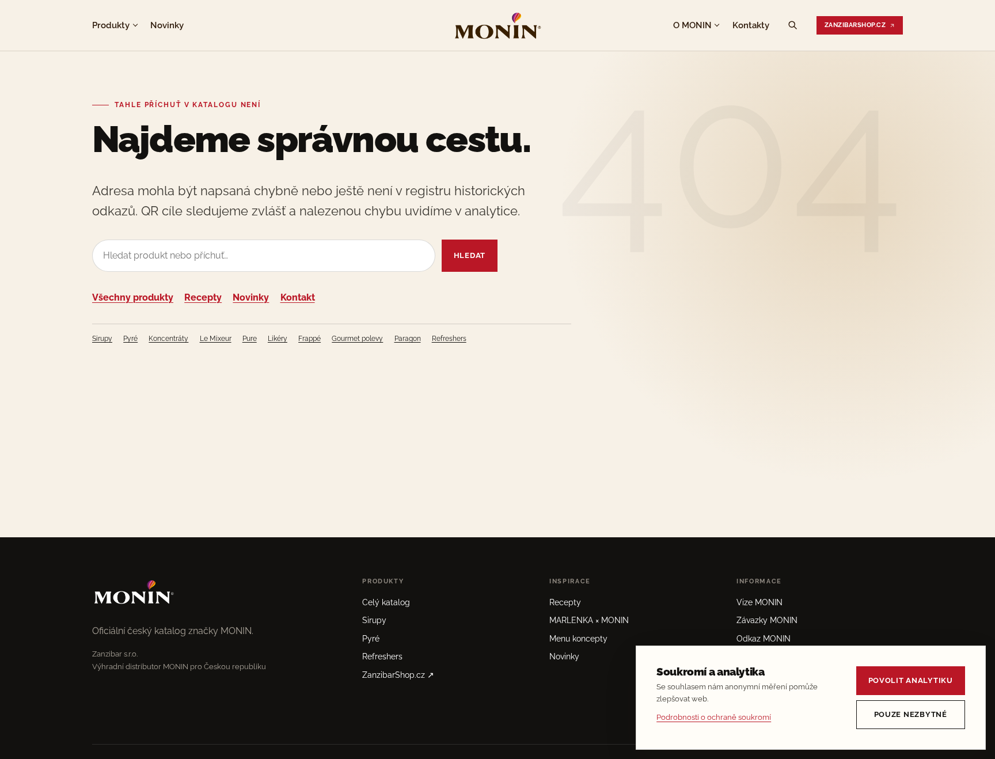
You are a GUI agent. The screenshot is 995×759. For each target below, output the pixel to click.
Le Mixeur (215, 339)
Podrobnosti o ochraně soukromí (713, 717)
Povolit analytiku (910, 680)
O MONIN (692, 25)
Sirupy (102, 339)
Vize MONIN (759, 602)
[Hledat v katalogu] (793, 25)
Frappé (309, 339)
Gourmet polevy (357, 339)
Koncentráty (168, 339)
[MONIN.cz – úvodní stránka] (497, 25)
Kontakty (750, 25)
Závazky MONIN (766, 620)
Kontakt (297, 297)
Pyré (130, 339)
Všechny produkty (132, 297)
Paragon (407, 339)
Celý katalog (386, 602)
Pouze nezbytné (910, 714)
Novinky (167, 25)
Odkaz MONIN (763, 638)
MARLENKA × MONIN (589, 620)
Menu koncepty (578, 638)
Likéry (277, 339)
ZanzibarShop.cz (855, 25)
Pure (249, 339)
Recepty (203, 297)
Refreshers (449, 339)
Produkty (111, 25)
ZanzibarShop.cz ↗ (398, 675)
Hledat (469, 255)
